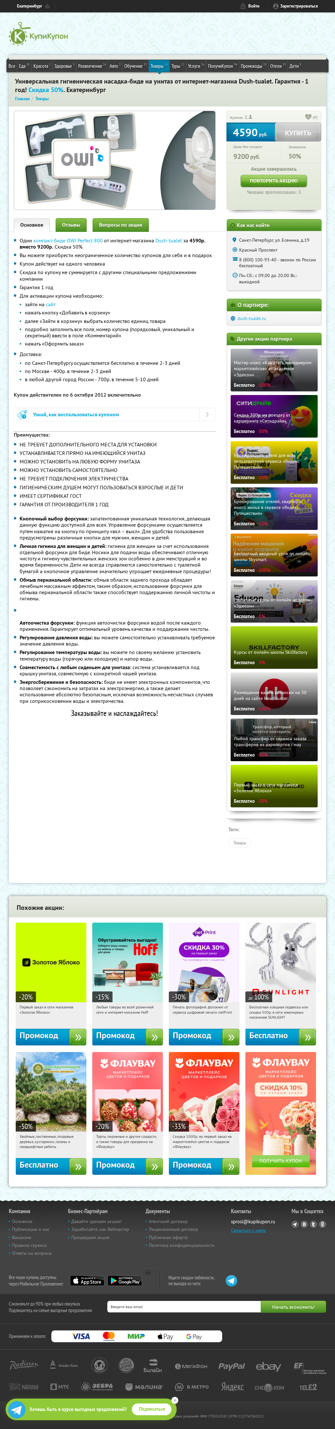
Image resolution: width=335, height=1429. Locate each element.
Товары (159, 65)
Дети (295, 65)
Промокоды (254, 65)
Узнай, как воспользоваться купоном (76, 414)
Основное (31, 224)
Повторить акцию (274, 180)
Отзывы (71, 224)
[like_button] (308, 117)
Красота (42, 65)
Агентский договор (168, 1221)
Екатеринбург (29, 6)
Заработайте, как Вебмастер (100, 1229)
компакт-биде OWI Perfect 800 (68, 240)
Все (12, 66)
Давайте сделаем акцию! (96, 1221)
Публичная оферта (168, 1237)
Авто (115, 65)
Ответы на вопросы (32, 1253)
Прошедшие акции (90, 1237)
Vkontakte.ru (304, 1224)
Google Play (125, 1280)
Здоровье (64, 65)
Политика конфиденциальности (182, 1245)
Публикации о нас (30, 1229)
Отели (278, 65)
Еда (24, 65)
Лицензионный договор (173, 1229)
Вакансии (21, 1237)
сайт (51, 304)
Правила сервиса (29, 1245)
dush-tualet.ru (252, 318)
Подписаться (152, 1409)
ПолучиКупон (222, 65)
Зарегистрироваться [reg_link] (299, 6)
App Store (87, 1280)
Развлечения (92, 65)
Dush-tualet (168, 240)
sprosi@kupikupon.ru (253, 1221)
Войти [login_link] (253, 6)
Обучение (135, 65)
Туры (178, 65)
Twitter (313, 1224)
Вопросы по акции (120, 224)
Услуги (196, 65)
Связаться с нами (248, 1230)
